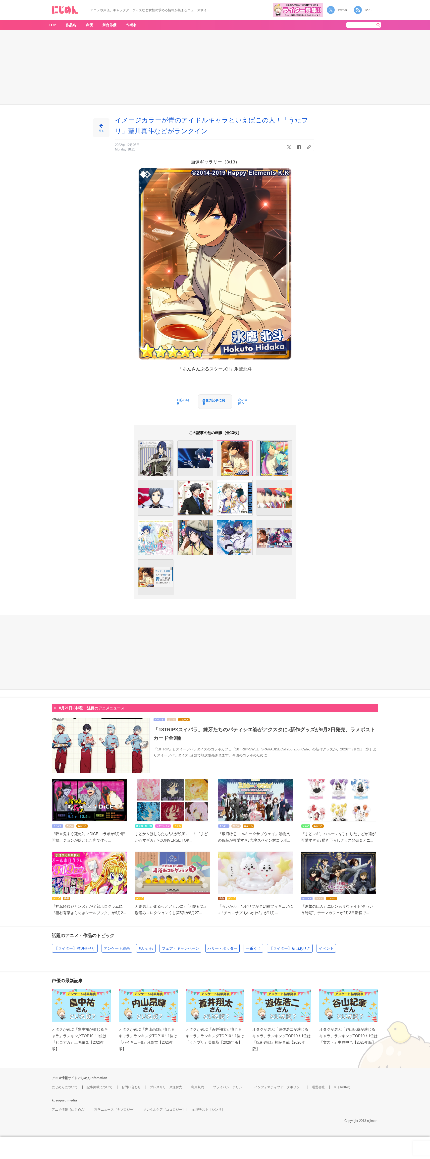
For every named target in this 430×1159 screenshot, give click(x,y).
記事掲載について (99, 1087)
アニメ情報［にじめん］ (69, 1109)
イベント (326, 948)
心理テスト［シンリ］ (208, 1109)
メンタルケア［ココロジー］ (164, 1109)
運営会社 (318, 1087)
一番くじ (253, 948)
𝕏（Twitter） (343, 1087)
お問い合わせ (131, 1087)
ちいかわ (145, 948)
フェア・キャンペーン (180, 948)
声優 (89, 25)
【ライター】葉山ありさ (289, 948)
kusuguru (59, 1100)
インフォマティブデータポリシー (278, 1087)
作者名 (131, 25)
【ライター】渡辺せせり (74, 948)
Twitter (342, 10)
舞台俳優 (109, 25)
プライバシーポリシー (229, 1087)
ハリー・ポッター (222, 948)
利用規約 (197, 1087)
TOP (52, 25)
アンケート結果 (117, 948)
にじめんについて (65, 1087)
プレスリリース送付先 (166, 1087)
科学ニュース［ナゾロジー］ (115, 1109)
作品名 (71, 25)
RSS (368, 10)
